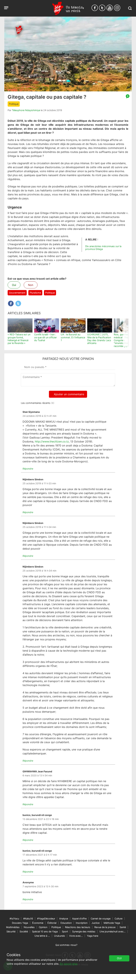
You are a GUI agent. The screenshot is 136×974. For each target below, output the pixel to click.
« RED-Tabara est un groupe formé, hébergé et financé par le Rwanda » (19, 338)
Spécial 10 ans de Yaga (45, 931)
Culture (118, 918)
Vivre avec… (76, 935)
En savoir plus (68, 963)
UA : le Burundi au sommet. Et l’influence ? (73, 337)
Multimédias (13, 927)
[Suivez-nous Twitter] (102, 8)
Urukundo (59, 935)
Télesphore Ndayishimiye (26, 110)
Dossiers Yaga (20, 922)
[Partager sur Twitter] (18, 303)
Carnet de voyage (100, 918)
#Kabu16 (28, 918)
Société (24, 931)
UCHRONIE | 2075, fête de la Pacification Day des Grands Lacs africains (99, 338)
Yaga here (92, 935)
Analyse (63, 918)
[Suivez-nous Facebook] (95, 8)
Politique (13, 103)
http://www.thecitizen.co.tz (52, 441)
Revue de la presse (104, 927)
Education (66, 922)
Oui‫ (119, 958)
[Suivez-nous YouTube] (109, 8)
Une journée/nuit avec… (113, 931)
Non (30, 285)
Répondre (28, 468)
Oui (14, 285)
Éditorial (51, 922)
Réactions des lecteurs (77, 927)
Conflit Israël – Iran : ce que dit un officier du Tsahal (45, 337)
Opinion (43, 927)
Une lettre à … (42, 935)
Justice (96, 922)
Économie (37, 922)
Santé (123, 927)
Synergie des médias (83, 931)
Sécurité (10, 931)
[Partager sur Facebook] (11, 303)
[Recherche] (130, 8)
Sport (65, 931)
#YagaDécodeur (46, 918)
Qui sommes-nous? (66, 944)
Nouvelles (29, 927)
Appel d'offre (79, 918)
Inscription (81, 922)
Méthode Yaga (112, 922)
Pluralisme (35, 292)
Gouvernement (17, 292)
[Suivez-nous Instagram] (117, 8)
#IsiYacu (14, 918)
